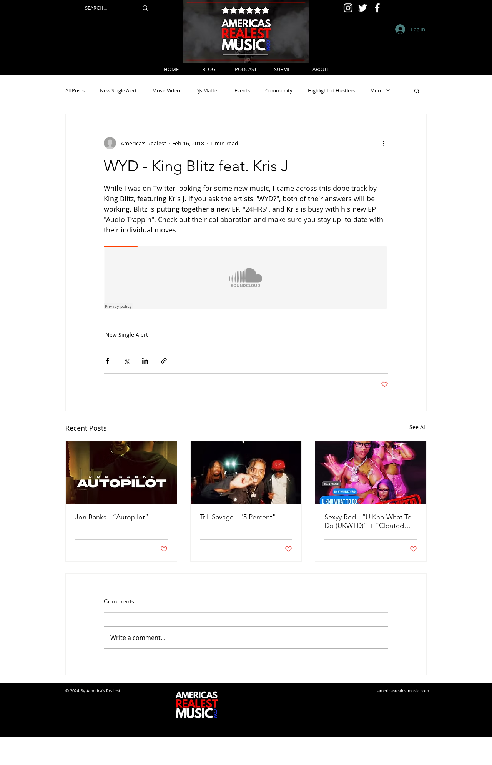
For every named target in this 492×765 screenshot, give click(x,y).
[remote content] (246, 278)
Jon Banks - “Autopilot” (111, 517)
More (376, 90)
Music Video (166, 90)
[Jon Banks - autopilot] (121, 472)
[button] (417, 90)
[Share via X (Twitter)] (126, 360)
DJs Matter (207, 90)
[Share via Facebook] (107, 360)
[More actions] (383, 143)
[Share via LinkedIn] (145, 360)
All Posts (75, 90)
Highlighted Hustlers (331, 90)
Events (242, 90)
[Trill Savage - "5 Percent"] (246, 472)
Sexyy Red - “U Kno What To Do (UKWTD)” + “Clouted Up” (368, 521)
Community (279, 90)
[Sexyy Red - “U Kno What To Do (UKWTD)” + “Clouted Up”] (370, 472)
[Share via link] (164, 360)
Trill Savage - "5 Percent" (238, 517)
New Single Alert (118, 90)
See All (418, 427)
